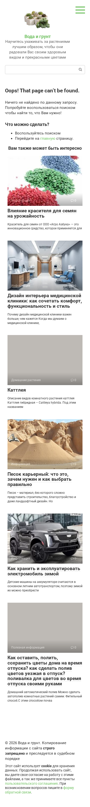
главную (47, 138)
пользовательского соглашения (31, 783)
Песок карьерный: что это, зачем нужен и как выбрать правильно (40, 479)
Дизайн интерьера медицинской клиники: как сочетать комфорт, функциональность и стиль (45, 301)
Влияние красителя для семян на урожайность (42, 213)
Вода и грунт (37, 36)
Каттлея (17, 390)
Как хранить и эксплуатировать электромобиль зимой (44, 571)
